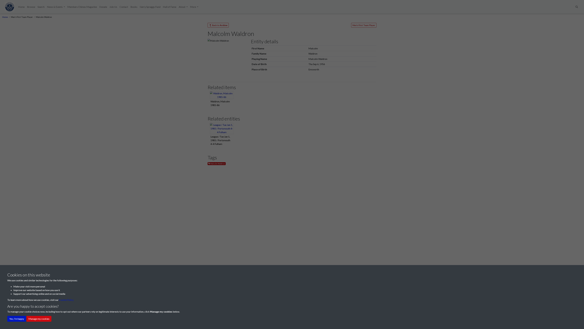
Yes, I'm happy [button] (16, 318)
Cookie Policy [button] (66, 299)
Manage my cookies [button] (38, 318)
